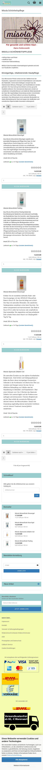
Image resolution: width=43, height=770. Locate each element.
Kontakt (4, 625)
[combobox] (18, 107)
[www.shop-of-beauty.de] (5, 3)
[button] (4, 107)
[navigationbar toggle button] (40, 3)
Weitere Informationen (21, 765)
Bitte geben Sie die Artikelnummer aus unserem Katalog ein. (19, 485)
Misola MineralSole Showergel (14, 292)
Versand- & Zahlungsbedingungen (13, 629)
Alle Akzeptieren (21, 760)
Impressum (5, 621)
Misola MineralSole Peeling (12, 208)
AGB (3, 637)
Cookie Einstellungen (8, 648)
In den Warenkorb (21, 186)
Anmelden (21, 571)
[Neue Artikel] (38, 584)
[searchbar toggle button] (29, 3)
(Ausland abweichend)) (26, 162)
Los (36, 495)
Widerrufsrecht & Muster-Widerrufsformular (16, 633)
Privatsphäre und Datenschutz (11, 641)
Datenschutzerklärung (14, 755)
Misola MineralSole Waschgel (13, 135)
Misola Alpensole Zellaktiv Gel (13, 372)
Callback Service (7, 644)
